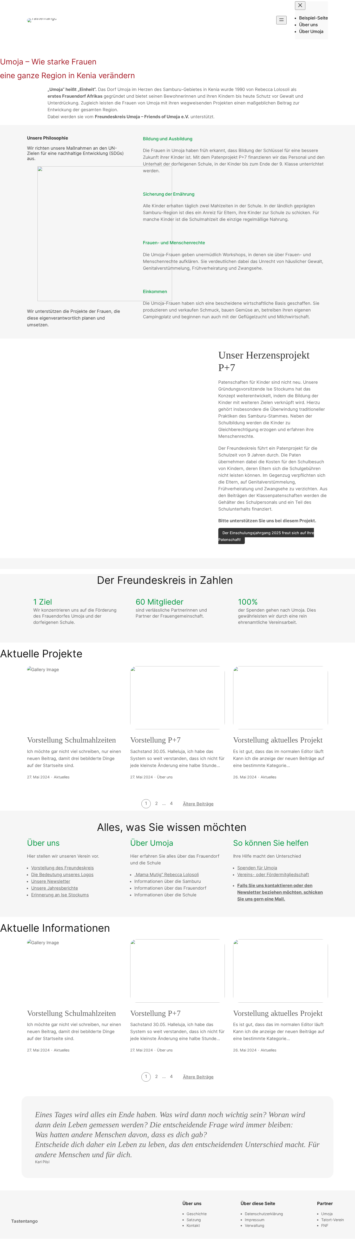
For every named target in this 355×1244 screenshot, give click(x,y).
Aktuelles (62, 777)
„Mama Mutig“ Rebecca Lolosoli (166, 874)
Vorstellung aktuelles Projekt (278, 740)
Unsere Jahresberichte (54, 888)
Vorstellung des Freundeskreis (62, 867)
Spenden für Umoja (257, 867)
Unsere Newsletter (50, 881)
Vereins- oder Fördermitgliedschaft (273, 874)
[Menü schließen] (300, 5)
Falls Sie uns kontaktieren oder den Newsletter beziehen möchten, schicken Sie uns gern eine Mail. (280, 892)
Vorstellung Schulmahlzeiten (71, 740)
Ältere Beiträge (198, 803)
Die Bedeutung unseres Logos (62, 874)
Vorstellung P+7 (155, 740)
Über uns (165, 777)
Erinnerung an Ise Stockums (60, 894)
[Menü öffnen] (281, 20)
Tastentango (24, 1221)
